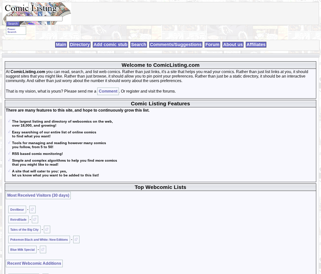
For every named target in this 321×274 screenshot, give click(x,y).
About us (233, 44)
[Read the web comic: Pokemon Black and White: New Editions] (76, 239)
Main (61, 44)
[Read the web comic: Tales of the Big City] (47, 229)
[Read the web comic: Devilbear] (32, 209)
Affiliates (256, 44)
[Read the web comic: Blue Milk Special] (43, 249)
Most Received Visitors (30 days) (38, 195)
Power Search (12, 30)
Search (138, 44)
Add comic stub (110, 44)
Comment (108, 91)
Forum (212, 44)
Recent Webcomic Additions (34, 263)
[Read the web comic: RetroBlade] (35, 219)
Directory (80, 44)
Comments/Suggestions (176, 44)
